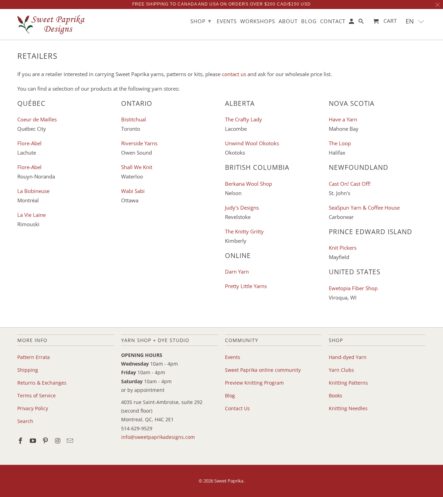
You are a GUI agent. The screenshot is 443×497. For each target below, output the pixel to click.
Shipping (27, 370)
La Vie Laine (31, 214)
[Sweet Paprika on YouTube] (33, 440)
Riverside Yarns (139, 143)
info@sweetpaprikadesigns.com (158, 437)
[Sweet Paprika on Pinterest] (46, 440)
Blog (230, 395)
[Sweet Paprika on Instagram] (58, 440)
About (288, 21)
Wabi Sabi (133, 190)
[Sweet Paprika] (52, 24)
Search (25, 421)
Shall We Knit (136, 167)
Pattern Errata (33, 357)
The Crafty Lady (243, 119)
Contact (332, 21)
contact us (234, 74)
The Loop (340, 143)
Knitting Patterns (348, 382)
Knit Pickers (342, 247)
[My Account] (352, 22)
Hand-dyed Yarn (348, 357)
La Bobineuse (33, 190)
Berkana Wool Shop (248, 183)
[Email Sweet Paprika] (70, 440)
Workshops (257, 21)
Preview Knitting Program (254, 382)
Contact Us (237, 408)
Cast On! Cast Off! (350, 183)
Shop (200, 21)
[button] (415, 21)
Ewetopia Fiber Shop (353, 288)
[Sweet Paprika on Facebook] (21, 440)
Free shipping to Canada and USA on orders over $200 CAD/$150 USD (221, 4)
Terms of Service (36, 395)
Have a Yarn (343, 119)
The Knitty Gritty (244, 231)
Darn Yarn (237, 271)
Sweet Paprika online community (263, 370)
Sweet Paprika (228, 481)
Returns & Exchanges (41, 382)
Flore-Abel (29, 143)
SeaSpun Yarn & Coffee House (364, 207)
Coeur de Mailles (37, 119)
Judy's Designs (242, 207)
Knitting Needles (348, 408)
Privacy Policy (32, 408)
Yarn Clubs (341, 370)
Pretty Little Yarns (246, 286)
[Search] (362, 22)
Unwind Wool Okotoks (252, 143)
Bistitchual (133, 119)
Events (232, 357)
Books (335, 395)
